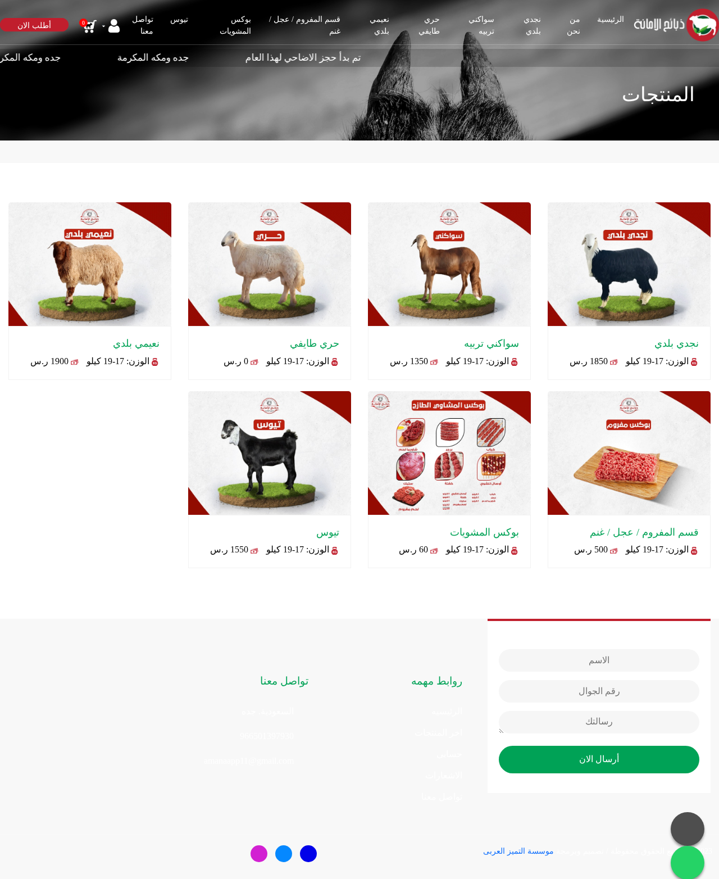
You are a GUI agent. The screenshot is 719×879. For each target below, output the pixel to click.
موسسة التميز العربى (518, 851)
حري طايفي (429, 25)
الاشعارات (443, 775)
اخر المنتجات (438, 732)
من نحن (573, 25)
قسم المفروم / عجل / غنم (304, 25)
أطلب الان (34, 25)
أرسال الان (599, 759)
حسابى (449, 754)
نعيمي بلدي (379, 25)
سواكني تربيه (481, 25)
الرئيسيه (446, 711)
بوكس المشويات (235, 25)
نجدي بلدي (532, 25)
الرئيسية (610, 19)
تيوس (179, 19)
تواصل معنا (441, 796)
